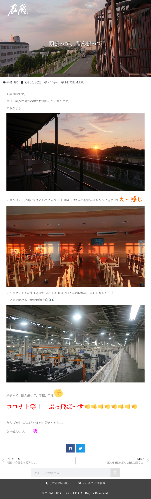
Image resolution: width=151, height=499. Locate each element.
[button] (90, 5)
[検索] (115, 472)
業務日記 (12, 82)
